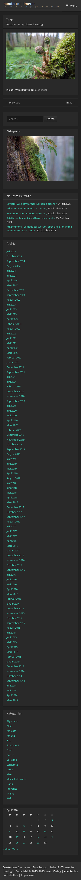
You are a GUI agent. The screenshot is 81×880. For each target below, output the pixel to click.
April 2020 (12, 420)
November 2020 (15, 396)
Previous (13, 102)
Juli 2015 (11, 632)
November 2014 (15, 671)
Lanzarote (12, 764)
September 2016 (16, 569)
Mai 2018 (12, 492)
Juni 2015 (12, 637)
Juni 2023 (12, 309)
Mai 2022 (12, 343)
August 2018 (13, 478)
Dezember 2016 (15, 555)
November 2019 (15, 439)
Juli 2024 (11, 270)
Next (70, 102)
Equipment (13, 745)
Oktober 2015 (14, 618)
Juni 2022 (12, 338)
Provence (12, 788)
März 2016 (12, 594)
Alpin (9, 726)
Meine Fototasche (17, 779)
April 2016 (12, 589)
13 (24, 831)
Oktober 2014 (14, 676)
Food (9, 750)
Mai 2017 (12, 536)
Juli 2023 (11, 304)
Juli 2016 (11, 574)
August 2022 (13, 328)
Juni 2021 (12, 381)
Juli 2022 (11, 333)
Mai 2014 (12, 690)
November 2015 (15, 613)
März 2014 (12, 700)
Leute (10, 769)
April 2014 (12, 695)
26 (17, 842)
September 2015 (16, 623)
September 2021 (16, 372)
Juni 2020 (12, 410)
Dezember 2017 (15, 507)
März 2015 (12, 652)
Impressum (28, 875)
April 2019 (12, 473)
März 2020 (12, 425)
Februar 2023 (14, 324)
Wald (44, 89)
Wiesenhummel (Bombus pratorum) (27, 213)
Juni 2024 (12, 275)
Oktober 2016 (14, 565)
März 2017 (12, 545)
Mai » (15, 849)
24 (52, 837)
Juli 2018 (11, 483)
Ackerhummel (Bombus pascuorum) (27, 208)
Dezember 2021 (15, 367)
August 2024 (13, 266)
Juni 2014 (12, 685)
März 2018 (12, 502)
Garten (10, 755)
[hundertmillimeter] (33, 6)
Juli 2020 (11, 405)
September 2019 (16, 449)
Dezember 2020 (15, 391)
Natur (36, 89)
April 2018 (12, 497)
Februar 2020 (14, 430)
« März (6, 849)
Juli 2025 (11, 251)
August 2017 (13, 521)
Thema (10, 793)
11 (10, 831)
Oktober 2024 (14, 256)
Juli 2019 (11, 459)
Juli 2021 (11, 377)
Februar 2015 (14, 656)
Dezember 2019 (15, 434)
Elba (9, 740)
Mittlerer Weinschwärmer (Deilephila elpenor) (32, 203)
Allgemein (12, 721)
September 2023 (16, 295)
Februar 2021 (14, 386)
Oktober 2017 (14, 512)
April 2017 (12, 541)
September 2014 (16, 681)
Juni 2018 (12, 488)
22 (38, 837)
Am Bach (11, 730)
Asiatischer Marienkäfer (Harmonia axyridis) (31, 218)
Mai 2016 (12, 584)
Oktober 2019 (14, 444)
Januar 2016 (13, 603)
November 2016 (15, 560)
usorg (39, 24)
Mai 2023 (12, 314)
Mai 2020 (12, 415)
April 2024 (12, 280)
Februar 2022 (14, 357)
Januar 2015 (13, 661)
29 (38, 842)
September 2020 (16, 401)
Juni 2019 (12, 463)
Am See (11, 735)
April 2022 (12, 348)
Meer (9, 774)
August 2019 (13, 454)
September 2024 (16, 261)
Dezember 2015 (15, 608)
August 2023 (13, 299)
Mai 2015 (12, 642)
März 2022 (12, 352)
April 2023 (12, 319)
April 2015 (12, 647)
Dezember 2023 (15, 290)
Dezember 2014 (15, 666)
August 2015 (13, 627)
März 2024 (12, 285)
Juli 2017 (11, 526)
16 (45, 831)
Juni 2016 (12, 579)
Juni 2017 (12, 531)
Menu (73, 5)
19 (17, 837)
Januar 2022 (13, 362)
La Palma (12, 759)
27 (24, 842)
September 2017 (16, 517)
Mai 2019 (12, 468)
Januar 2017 (13, 550)
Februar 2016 (14, 598)
